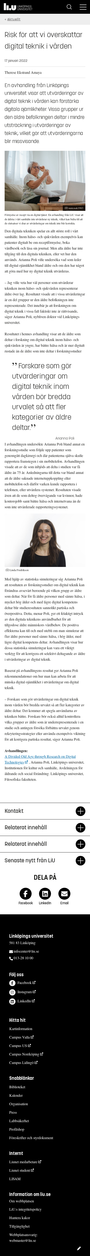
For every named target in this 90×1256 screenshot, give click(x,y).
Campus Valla (19, 1037)
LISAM (15, 1178)
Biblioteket (17, 1086)
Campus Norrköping (24, 1054)
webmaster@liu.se (22, 1240)
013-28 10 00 (23, 957)
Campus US (18, 1045)
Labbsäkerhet (19, 1120)
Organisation (18, 1103)
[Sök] (69, 7)
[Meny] (83, 7)
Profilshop (16, 1129)
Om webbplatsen (21, 1200)
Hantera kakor (19, 1217)
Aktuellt (14, 19)
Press (13, 1112)
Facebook (25, 982)
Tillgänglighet (19, 1226)
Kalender (16, 1095)
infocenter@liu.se (26, 951)
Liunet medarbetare (23, 1161)
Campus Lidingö (21, 1062)
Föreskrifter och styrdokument (31, 1137)
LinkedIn (24, 1000)
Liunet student (19, 1170)
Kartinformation (20, 1028)
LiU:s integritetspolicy (25, 1209)
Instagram (25, 991)
